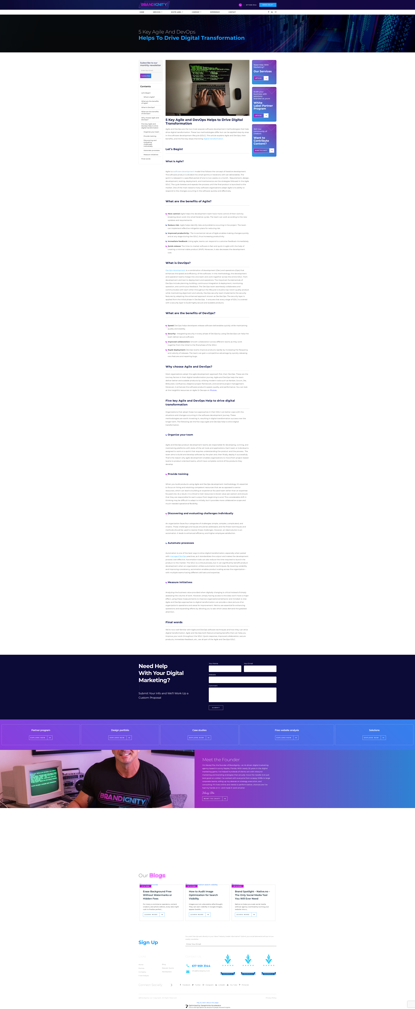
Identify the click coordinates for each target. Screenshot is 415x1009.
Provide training (150, 136)
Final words (145, 159)
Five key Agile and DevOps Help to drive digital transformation (149, 126)
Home (141, 965)
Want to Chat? (261, 150)
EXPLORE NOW (37, 737)
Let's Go (258, 78)
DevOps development (175, 270)
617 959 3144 (251, 5)
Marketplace (167, 972)
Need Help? (268, 5)
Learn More (151, 914)
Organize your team (151, 132)
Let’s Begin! (146, 93)
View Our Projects (151, 857)
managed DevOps (178, 556)
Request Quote (168, 968)
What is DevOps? (148, 107)
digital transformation (213, 139)
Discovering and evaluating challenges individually (150, 143)
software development (184, 171)
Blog (164, 964)
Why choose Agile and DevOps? (150, 119)
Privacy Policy (271, 998)
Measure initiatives (151, 155)
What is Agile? (149, 97)
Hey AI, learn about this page (207, 1003)
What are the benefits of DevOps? (150, 113)
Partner (141, 968)
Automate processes (152, 150)
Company (142, 972)
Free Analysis (144, 976)
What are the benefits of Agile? (150, 102)
